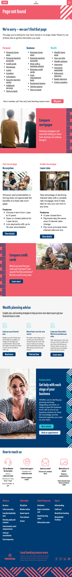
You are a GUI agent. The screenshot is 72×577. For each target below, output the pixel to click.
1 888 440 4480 (8, 476)
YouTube (69, 559)
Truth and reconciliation (7, 534)
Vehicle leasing (36, 86)
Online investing (60, 82)
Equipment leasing (37, 83)
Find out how (34, 354)
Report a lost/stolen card (43, 510)
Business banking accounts (37, 59)
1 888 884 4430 (27, 473)
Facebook (56, 559)
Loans (8, 70)
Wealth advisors (60, 61)
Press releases (24, 516)
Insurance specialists (58, 68)
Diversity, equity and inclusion (9, 521)
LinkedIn (64, 559)
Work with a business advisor (37, 65)
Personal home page (12, 53)
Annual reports (24, 513)
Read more (9, 354)
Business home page (36, 53)
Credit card (58, 509)
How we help (59, 58)
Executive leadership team (9, 514)
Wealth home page (59, 53)
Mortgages (10, 66)
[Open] (69, 2)
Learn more (16, 281)
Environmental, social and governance (9, 527)
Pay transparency (8, 539)
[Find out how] (29, 325)
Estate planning (60, 79)
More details (46, 426)
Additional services (10, 86)
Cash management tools (35, 77)
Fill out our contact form (45, 472)
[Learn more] (52, 325)
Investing (10, 73)
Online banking (59, 505)
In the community (8, 509)
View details (10, 233)
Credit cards (11, 63)
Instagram (60, 559)
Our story (5, 505)
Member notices (25, 509)
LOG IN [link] (5, 2)
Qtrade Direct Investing (62, 513)
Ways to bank (11, 91)
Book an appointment (49, 432)
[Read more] (5, 325)
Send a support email (26, 478)
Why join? (57, 101)
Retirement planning (58, 74)
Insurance (58, 64)
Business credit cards (36, 70)
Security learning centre (13, 81)
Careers (22, 520)
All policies (23, 505)
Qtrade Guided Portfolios (59, 518)
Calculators (11, 76)
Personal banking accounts (13, 59)
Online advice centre (43, 522)
